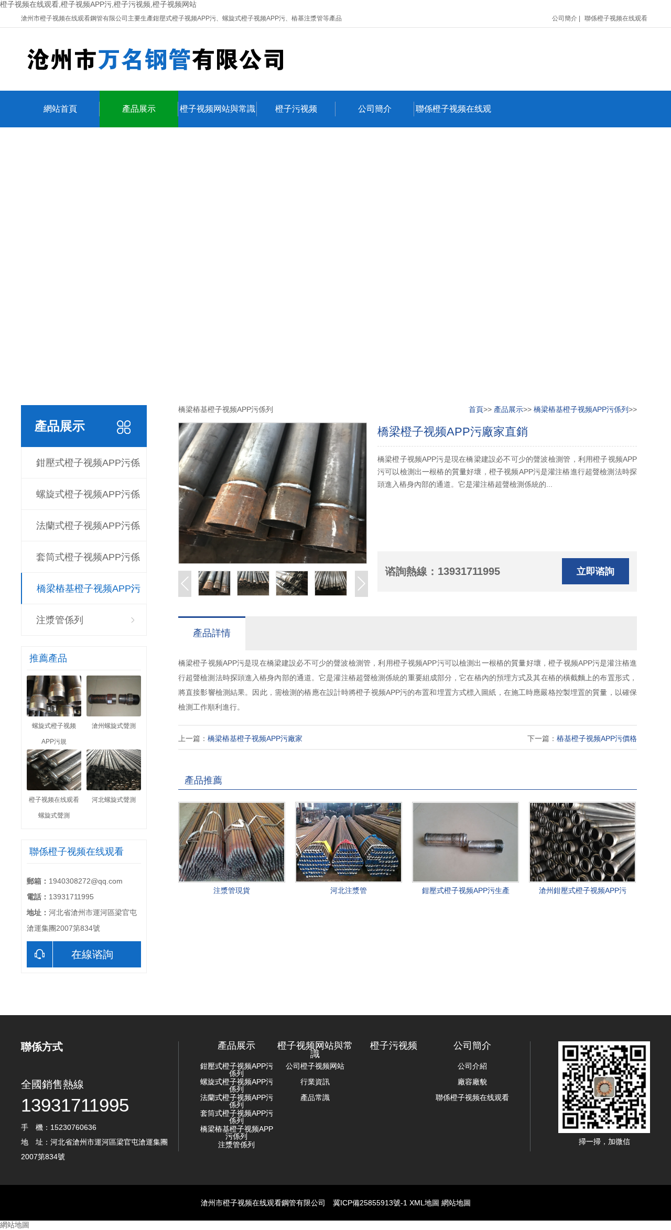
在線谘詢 (92, 954)
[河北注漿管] (348, 842)
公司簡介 (564, 18)
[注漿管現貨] (231, 842)
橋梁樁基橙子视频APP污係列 (88, 593)
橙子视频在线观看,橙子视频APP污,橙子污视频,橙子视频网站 (98, 4)
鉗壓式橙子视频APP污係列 (88, 468)
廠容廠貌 (472, 1081)
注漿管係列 (59, 620)
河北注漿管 (348, 890)
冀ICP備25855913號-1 (370, 1203)
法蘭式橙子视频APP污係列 (88, 530)
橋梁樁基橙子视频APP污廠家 (255, 738)
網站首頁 (60, 108)
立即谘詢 (595, 571)
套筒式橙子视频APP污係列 (88, 562)
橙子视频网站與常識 (217, 108)
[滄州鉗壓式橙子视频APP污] (582, 842)
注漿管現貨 (231, 890)
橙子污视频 (296, 108)
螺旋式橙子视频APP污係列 (88, 499)
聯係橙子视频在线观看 (616, 18)
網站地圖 (456, 1203)
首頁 (476, 409)
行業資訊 (315, 1081)
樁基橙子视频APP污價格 (597, 738)
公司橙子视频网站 (315, 1066)
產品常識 (315, 1097)
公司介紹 (472, 1066)
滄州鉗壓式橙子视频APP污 (582, 890)
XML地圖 (424, 1203)
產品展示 (139, 108)
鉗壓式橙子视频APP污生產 (466, 890)
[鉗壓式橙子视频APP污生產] (465, 842)
